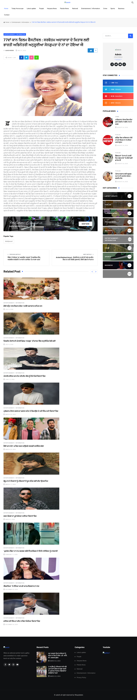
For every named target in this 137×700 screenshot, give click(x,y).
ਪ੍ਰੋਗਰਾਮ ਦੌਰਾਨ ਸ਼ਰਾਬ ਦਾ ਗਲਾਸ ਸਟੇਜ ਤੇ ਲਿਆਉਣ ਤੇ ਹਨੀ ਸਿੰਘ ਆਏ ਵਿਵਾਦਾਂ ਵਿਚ (31, 411)
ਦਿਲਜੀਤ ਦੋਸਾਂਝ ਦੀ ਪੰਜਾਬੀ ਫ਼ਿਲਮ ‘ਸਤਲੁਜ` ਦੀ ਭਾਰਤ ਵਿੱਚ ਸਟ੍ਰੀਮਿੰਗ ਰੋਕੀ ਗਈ (30, 341)
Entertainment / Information (90, 8)
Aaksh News (9, 50)
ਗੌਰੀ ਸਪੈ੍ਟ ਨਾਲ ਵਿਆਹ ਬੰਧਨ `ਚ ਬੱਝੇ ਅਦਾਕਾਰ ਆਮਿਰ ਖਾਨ (23, 306)
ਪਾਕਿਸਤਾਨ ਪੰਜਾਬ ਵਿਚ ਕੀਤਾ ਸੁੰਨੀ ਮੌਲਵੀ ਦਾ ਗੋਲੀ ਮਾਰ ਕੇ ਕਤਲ (123, 122)
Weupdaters (79, 695)
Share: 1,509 (11, 57)
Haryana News (52, 8)
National (75, 8)
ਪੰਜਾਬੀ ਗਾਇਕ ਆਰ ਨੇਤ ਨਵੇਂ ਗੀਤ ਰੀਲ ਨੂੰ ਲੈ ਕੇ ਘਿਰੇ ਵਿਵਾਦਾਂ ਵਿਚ (24, 376)
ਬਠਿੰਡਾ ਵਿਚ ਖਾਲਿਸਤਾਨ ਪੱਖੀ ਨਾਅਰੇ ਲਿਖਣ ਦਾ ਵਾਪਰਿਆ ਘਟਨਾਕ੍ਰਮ (123, 140)
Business (121, 8)
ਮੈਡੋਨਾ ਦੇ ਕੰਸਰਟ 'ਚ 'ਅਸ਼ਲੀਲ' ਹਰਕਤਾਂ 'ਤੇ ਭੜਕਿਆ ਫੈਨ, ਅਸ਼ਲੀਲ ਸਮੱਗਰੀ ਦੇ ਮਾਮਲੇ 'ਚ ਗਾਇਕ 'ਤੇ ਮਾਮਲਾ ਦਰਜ (24, 258)
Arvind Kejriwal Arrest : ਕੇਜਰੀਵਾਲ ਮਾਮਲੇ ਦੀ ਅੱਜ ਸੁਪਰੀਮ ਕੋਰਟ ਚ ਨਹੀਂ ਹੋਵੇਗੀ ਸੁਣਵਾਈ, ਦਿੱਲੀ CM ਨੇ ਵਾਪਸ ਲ (74, 258)
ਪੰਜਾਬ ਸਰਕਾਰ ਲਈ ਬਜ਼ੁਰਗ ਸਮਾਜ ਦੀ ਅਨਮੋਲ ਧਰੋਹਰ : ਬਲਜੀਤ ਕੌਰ (123, 176)
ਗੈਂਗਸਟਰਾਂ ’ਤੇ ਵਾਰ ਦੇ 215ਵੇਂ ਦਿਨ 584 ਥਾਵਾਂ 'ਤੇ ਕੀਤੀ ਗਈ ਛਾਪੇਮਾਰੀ (124, 158)
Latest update (31, 8)
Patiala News (64, 8)
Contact (6, 15)
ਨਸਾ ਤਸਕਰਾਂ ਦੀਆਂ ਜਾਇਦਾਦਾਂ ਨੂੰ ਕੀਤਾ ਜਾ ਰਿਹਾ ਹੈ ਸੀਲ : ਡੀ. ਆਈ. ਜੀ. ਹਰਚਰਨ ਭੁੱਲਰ (57, 656)
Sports (113, 8)
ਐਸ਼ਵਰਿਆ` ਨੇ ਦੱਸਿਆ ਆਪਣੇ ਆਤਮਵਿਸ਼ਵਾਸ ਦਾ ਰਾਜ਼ (21, 586)
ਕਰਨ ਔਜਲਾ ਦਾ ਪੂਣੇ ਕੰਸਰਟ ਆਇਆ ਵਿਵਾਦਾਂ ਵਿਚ (20, 516)
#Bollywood (8, 241)
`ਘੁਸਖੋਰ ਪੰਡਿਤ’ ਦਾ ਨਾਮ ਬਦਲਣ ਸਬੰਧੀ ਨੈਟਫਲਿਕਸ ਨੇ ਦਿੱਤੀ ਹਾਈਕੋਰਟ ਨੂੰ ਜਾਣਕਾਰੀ (31, 551)
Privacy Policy (81, 677)
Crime (105, 8)
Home (6, 8)
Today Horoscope (17, 8)
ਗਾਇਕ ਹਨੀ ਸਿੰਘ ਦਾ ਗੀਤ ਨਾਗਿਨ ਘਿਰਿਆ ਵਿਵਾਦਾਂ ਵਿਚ (22, 621)
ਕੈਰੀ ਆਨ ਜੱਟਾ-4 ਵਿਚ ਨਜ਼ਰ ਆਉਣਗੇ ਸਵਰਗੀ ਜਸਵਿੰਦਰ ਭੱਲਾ (24, 446)
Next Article (87, 254)
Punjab (41, 8)
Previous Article (15, 254)
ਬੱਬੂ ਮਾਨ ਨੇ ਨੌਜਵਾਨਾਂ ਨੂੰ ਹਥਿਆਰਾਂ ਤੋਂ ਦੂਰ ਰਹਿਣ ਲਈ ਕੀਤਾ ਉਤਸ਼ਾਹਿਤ (26, 481)
